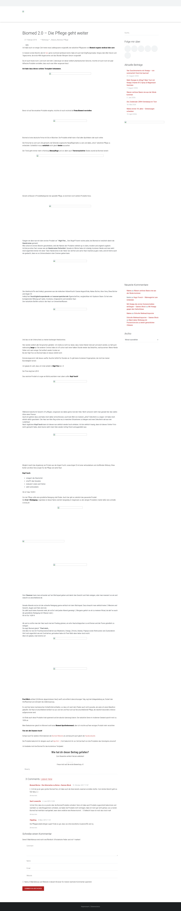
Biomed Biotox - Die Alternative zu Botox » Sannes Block (50, 785)
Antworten (33, 795)
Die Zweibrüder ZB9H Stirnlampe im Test (142, 102)
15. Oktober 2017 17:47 (80, 785)
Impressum (85, 907)
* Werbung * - (45, 40)
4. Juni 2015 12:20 (48, 801)
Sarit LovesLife (35, 801)
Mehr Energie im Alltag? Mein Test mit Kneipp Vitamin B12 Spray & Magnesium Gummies (141, 82)
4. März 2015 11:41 (44, 820)
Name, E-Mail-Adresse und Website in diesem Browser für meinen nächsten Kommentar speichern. (58, 882)
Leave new (46, 779)
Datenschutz (95, 907)
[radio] (67, 760)
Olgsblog (33, 820)
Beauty (53, 40)
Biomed (60, 40)
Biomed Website (57, 736)
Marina (129, 291)
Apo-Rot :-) (57, 741)
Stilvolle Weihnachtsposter (144, 313)
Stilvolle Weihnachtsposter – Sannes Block (142, 318)
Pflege (65, 40)
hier (47, 53)
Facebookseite (90, 736)
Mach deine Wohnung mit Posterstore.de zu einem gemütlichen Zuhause (140, 322)
